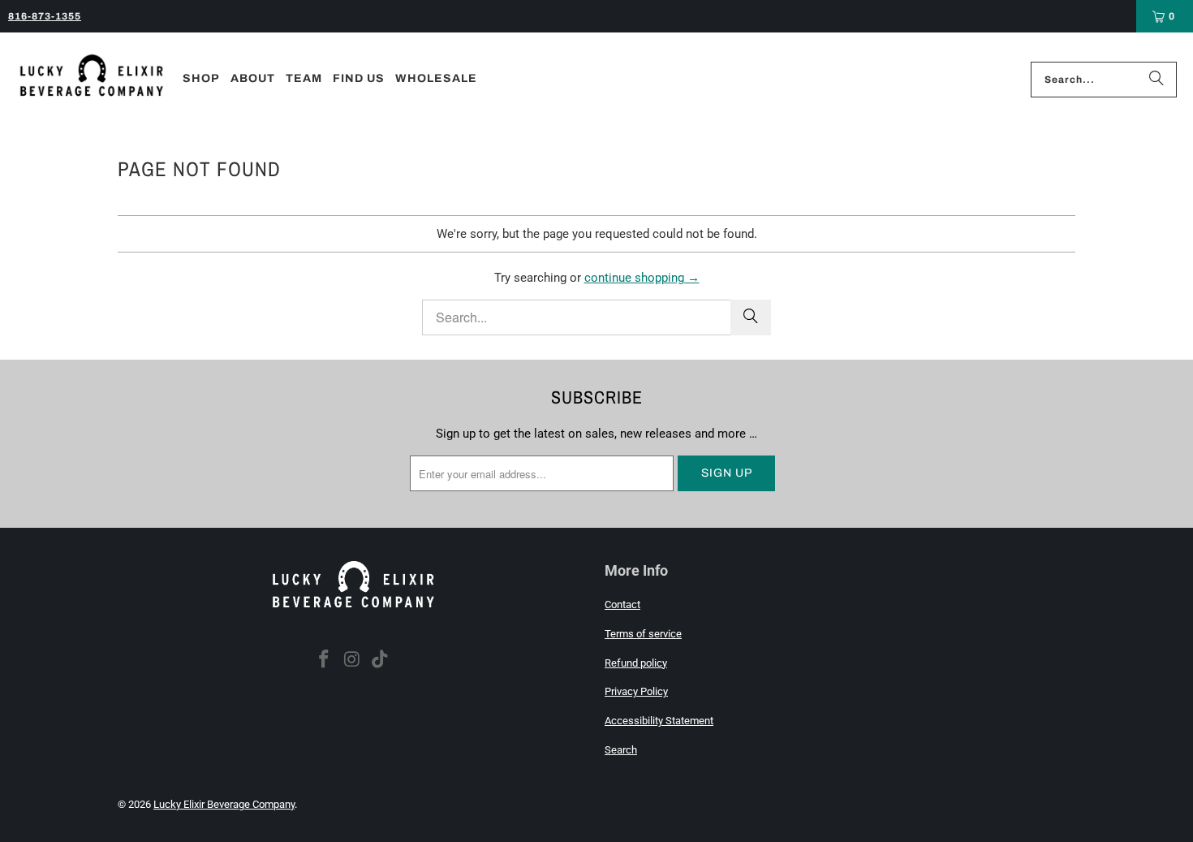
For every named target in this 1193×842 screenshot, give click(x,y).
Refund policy (636, 663)
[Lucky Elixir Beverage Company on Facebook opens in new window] (324, 660)
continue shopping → (642, 277)
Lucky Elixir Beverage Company (224, 804)
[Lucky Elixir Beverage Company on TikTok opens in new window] (380, 660)
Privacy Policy (636, 691)
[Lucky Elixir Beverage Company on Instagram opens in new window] (352, 660)
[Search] (1156, 79)
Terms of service (643, 634)
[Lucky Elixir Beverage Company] (91, 80)
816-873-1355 (44, 16)
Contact (622, 604)
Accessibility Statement (659, 721)
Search (621, 750)
